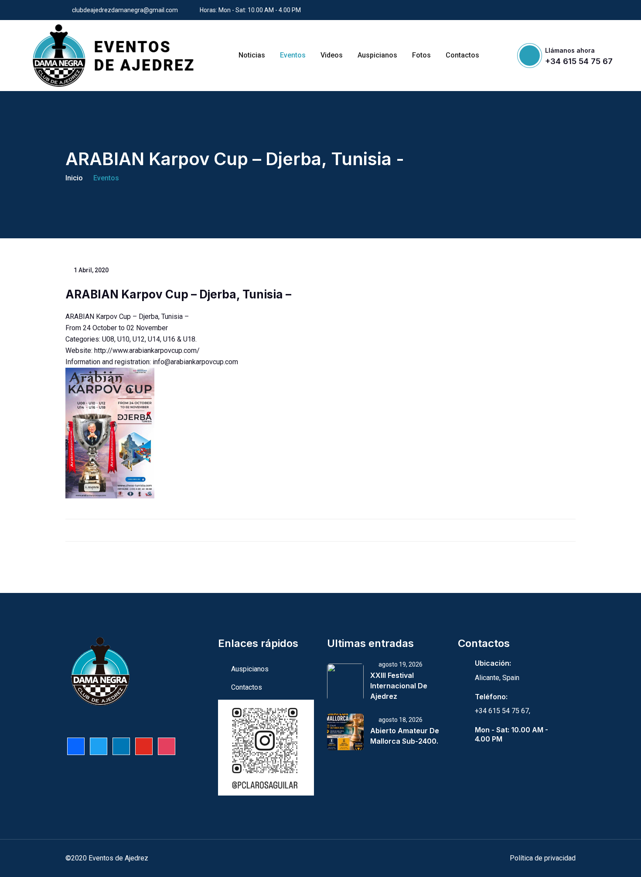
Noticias (252, 55)
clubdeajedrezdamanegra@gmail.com (125, 10)
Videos (331, 55)
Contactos (462, 55)
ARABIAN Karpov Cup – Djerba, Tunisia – (178, 294)
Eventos (293, 55)
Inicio (74, 178)
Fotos (421, 55)
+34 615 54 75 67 (579, 61)
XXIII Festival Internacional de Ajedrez (398, 686)
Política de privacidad (543, 858)
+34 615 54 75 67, (502, 711)
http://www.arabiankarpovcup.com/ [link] (147, 350)
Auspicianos (377, 55)
